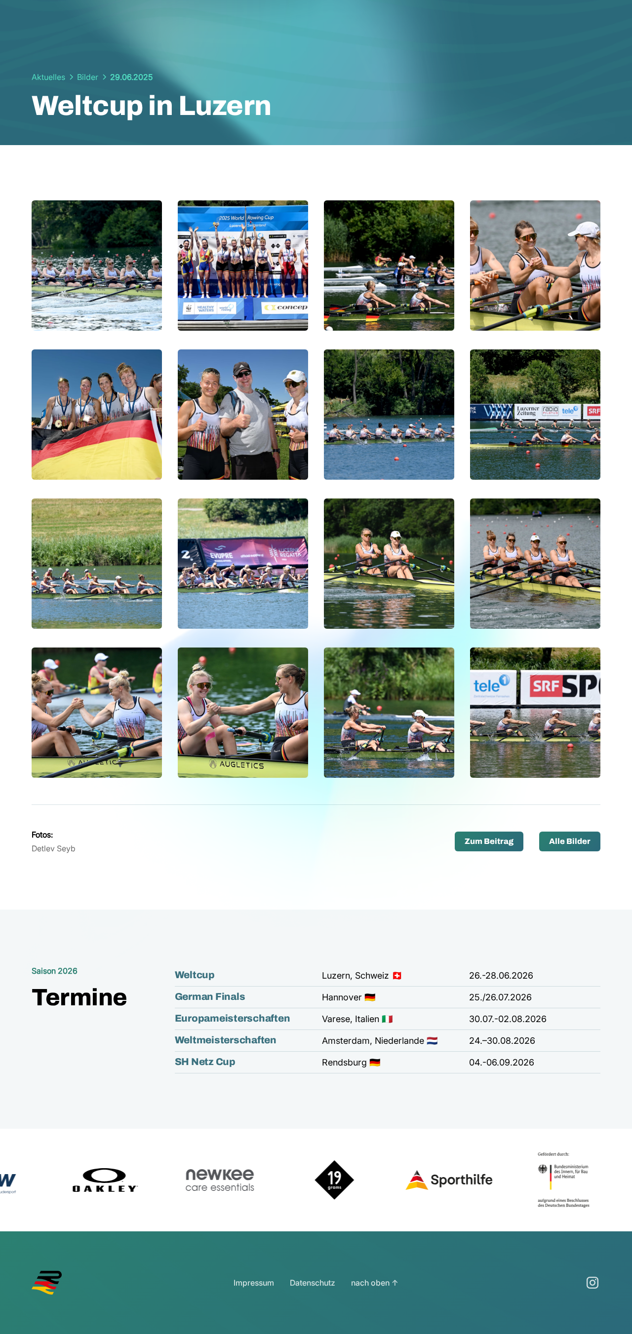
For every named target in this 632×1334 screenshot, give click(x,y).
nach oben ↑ (374, 1283)
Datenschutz (312, 1283)
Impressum (254, 1283)
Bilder (87, 77)
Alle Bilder (570, 841)
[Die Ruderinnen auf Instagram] (592, 1283)
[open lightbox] (97, 265)
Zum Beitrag (489, 841)
